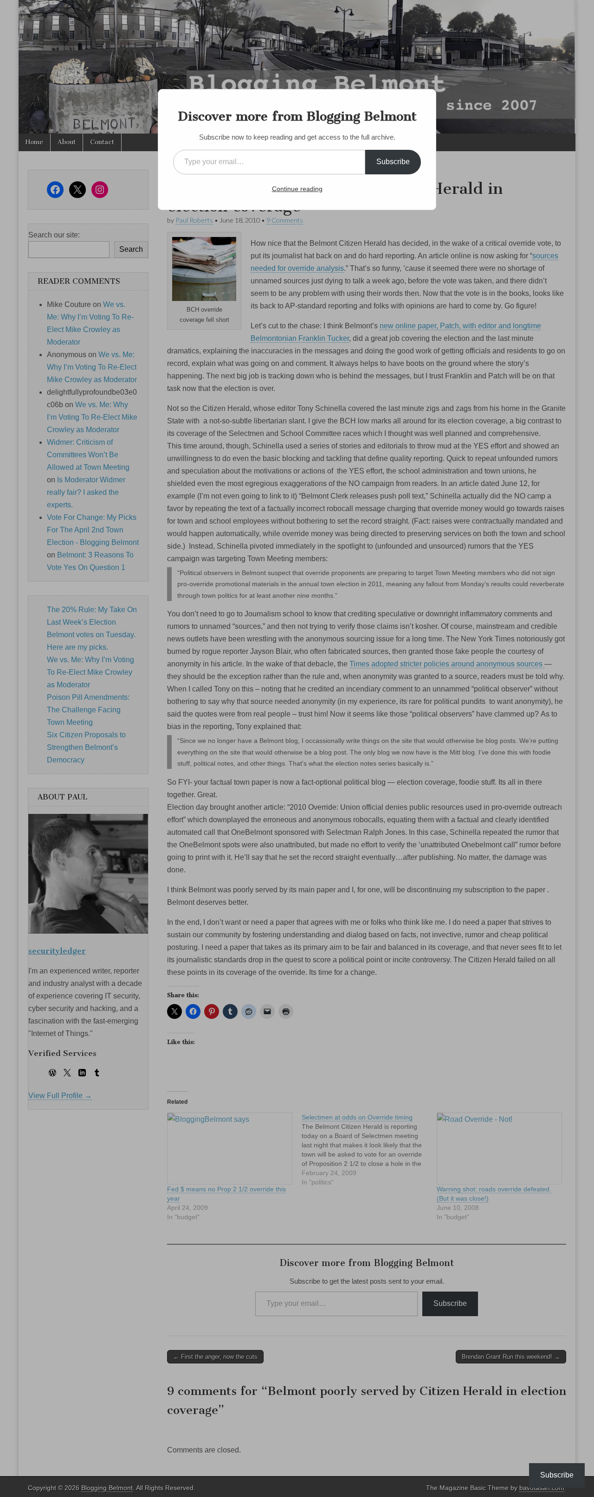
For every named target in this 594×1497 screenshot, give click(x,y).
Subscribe (393, 162)
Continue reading (297, 188)
